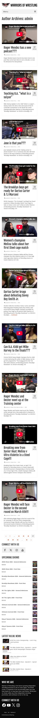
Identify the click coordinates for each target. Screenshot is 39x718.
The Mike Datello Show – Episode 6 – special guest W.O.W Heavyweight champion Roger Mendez (19, 649)
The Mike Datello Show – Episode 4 (20, 669)
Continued (14, 315)
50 (17, 540)
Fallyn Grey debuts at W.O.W (18, 656)
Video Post (13, 55)
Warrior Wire (20, 407)
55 (26, 540)
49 (13, 540)
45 (23, 536)
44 (18, 536)
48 (8, 540)
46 (28, 536)
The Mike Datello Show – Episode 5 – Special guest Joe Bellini (23, 663)
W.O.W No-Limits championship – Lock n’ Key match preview (23, 641)
